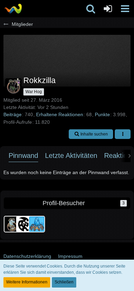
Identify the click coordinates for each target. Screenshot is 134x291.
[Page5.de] (13, 9)
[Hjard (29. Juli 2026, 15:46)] (37, 224)
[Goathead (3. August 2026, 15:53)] (24, 224)
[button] (125, 9)
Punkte (102, 114)
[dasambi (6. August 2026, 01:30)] (12, 224)
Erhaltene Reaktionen (59, 114)
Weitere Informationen (26, 282)
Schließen (64, 282)
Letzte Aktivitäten (71, 155)
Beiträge (12, 114)
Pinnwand (23, 155)
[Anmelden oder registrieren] (108, 9)
